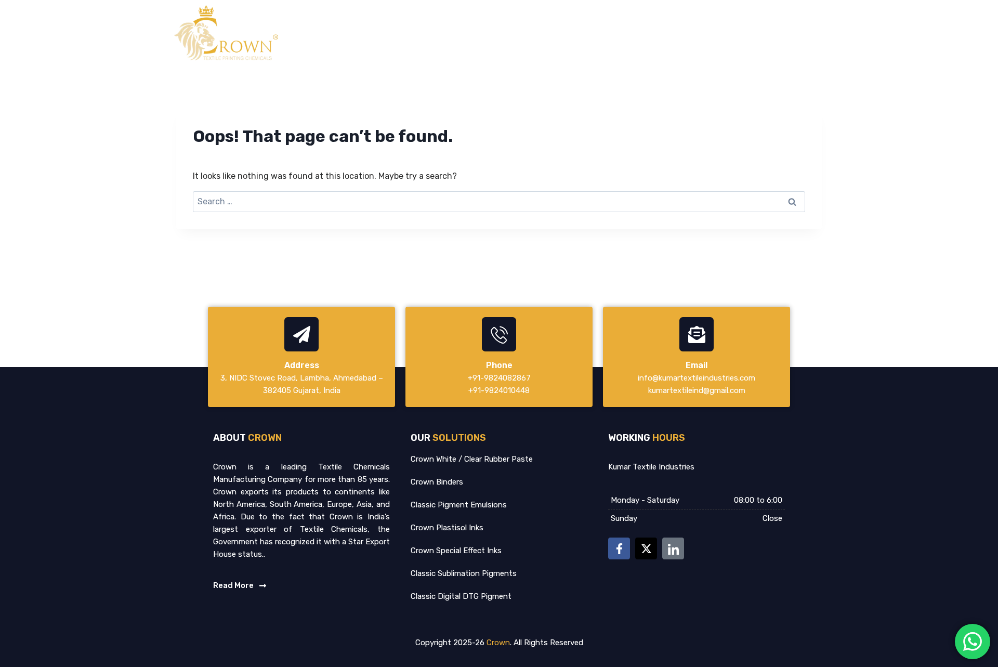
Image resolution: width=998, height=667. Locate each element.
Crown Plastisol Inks (447, 527)
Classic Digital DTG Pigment (461, 596)
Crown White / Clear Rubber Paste (472, 459)
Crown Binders (437, 482)
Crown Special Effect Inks (456, 550)
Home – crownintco (539, 32)
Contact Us (802, 32)
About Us (614, 32)
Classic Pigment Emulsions (459, 504)
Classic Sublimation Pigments (464, 573)
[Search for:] (499, 201)
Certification (735, 32)
